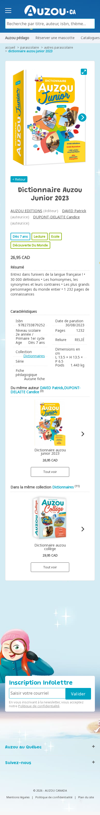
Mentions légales (17, 797)
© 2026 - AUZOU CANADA (50, 790)
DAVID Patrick (74, 210)
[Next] (82, 117)
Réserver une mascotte (55, 37)
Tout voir (50, 471)
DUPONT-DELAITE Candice (56, 216)
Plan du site (86, 797)
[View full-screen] (84, 72)
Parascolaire (29, 47)
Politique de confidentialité (38, 706)
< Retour (19, 179)
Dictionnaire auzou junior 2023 (30, 51)
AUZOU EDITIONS (26, 210)
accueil (10, 47)
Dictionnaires (34, 355)
